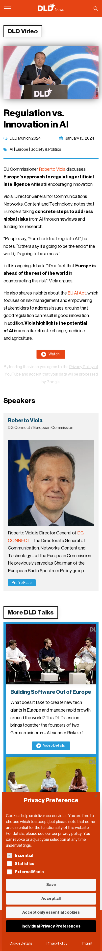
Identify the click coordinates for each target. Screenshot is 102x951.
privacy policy (70, 833)
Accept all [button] (51, 898)
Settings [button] (23, 845)
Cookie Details (20, 943)
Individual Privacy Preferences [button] (51, 926)
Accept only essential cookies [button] (51, 912)
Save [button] (51, 884)
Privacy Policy (57, 943)
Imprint (87, 943)
